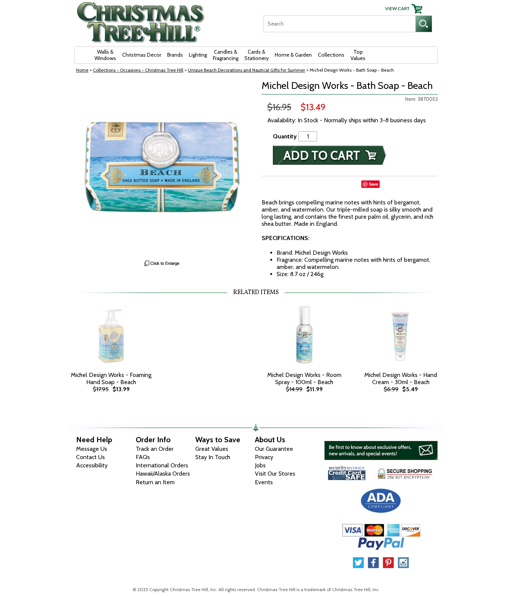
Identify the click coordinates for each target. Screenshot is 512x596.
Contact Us (90, 457)
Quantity (285, 136)
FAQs (143, 457)
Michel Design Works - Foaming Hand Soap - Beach (111, 378)
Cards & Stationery (256, 55)
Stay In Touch (212, 457)
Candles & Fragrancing (225, 55)
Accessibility (92, 465)
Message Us (91, 448)
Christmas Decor (141, 54)
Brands (175, 54)
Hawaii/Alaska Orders (163, 473)
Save (373, 184)
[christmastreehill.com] (141, 19)
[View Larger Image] (162, 168)
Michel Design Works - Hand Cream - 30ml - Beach (400, 378)
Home (82, 70)
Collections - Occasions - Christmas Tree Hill (138, 70)
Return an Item (155, 482)
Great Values (211, 448)
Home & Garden (293, 54)
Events (264, 482)
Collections (331, 54)
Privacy (264, 457)
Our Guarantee (274, 448)
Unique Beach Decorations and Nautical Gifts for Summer (246, 70)
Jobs (260, 465)
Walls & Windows (105, 55)
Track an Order (155, 448)
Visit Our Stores (275, 473)
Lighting (198, 54)
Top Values (357, 55)
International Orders (162, 465)
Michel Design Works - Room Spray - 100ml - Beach (304, 378)
